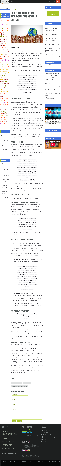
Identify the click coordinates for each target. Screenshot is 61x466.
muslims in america (3, 74)
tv (2, 117)
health (1, 51)
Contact (53, 1)
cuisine (1, 30)
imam (6, 55)
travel (1, 117)
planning (1, 93)
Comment (14, 409)
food (4, 43)
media (1, 66)
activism (4, 19)
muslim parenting (4, 72)
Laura (7, 62)
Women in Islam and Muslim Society (5, 191)
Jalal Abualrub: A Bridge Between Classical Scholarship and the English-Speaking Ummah (52, 40)
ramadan (3, 102)
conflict (8, 28)
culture (4, 30)
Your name (14, 394)
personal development (3, 90)
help (4, 51)
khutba (5, 62)
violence (4, 117)
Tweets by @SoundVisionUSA (51, 64)
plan (8, 91)
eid (7, 36)
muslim (6, 68)
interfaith (1, 56)
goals (5, 45)
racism (4, 100)
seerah (4, 106)
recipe (7, 102)
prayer (1, 97)
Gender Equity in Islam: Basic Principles (5, 181)
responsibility (2, 104)
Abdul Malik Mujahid (5, 140)
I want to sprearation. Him (50, 79)
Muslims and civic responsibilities (19, 386)
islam (5, 57)
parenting (3, 85)
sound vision (3, 110)
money (8, 66)
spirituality (3, 111)
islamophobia (4, 60)
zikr (4, 123)
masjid (7, 64)
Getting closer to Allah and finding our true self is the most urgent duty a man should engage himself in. (52, 75)
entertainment (3, 40)
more (7, 154)
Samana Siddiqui (4, 138)
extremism (2, 42)
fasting (1, 44)
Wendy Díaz (3, 143)
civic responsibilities (16, 383)
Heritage (7, 51)
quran (1, 100)
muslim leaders (4, 70)
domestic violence (3, 33)
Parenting (16, 9)
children (2, 24)
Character (2, 22)
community (3, 28)
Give (58, 1)
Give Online (45, 432)
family (7, 41)
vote (7, 117)
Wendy (3, 119)
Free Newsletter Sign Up (48, 434)
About (49, 1)
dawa (7, 30)
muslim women (3, 79)
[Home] (5, 2)
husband (2, 55)
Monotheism (2, 68)
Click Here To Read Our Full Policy (8, 448)
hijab (1, 53)
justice (1, 62)
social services (6, 108)
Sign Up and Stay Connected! (52, 13)
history (3, 53)
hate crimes (6, 49)
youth (2, 122)
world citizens (27, 383)
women (1, 121)
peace (4, 87)
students (7, 112)
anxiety (8, 20)
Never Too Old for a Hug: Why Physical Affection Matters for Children (51, 30)
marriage (2, 64)
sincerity (2, 108)
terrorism (5, 115)
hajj (4, 47)
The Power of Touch (49, 26)
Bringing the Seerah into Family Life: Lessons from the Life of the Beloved (52, 50)
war (1, 119)
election (1, 38)
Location (14, 399)
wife (6, 119)
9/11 (1, 19)
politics (6, 95)
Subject (13, 404)
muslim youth (3, 82)
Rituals (6, 104)
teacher (5, 113)
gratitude (1, 47)
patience (1, 87)
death (1, 32)
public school (7, 98)
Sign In (44, 441)
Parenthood (6, 84)
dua (4, 34)
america (5, 20)
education (3, 36)
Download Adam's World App (49, 437)
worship (5, 121)
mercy (5, 66)
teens (1, 115)
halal (6, 47)
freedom (2, 45)
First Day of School (49, 54)
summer (1, 113)
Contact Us (45, 439)
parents (7, 86)
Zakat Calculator (46, 430)
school (1, 106)
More (7, 125)
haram (1, 49)
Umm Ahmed (15, 47)
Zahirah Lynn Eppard (5, 149)
